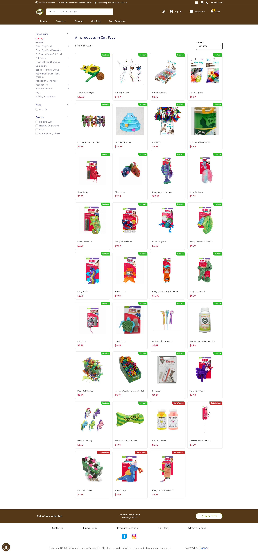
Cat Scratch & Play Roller (88, 142)
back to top (211, 516)
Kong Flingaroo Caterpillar (201, 242)
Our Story (96, 21)
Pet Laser (156, 391)
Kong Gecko (82, 291)
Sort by (200, 42)
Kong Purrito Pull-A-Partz (163, 490)
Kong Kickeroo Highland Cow (165, 291)
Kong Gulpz (120, 291)
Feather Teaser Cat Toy (200, 440)
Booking (79, 21)
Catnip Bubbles (159, 440)
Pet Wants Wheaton (47, 3)
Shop (42, 21)
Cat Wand (156, 142)
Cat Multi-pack (196, 92)
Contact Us (57, 528)
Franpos (203, 547)
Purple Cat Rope (197, 391)
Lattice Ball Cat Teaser (162, 341)
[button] (6, 547)
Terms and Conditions (127, 528)
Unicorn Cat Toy (84, 440)
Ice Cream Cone (84, 490)
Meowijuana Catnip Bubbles (202, 341)
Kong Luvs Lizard (197, 291)
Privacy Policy (90, 528)
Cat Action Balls (159, 92)
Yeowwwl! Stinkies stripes (126, 440)
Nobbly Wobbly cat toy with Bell (129, 391)
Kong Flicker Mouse (123, 242)
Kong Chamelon (84, 242)
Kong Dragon (121, 490)
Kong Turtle (120, 341)
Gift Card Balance (197, 528)
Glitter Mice (120, 192)
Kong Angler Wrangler (162, 192)
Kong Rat (81, 341)
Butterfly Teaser (122, 92)
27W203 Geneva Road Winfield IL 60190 (76, 3)
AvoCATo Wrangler (85, 92)
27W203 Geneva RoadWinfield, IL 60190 (130, 516)
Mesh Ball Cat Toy (85, 391)
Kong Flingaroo (159, 242)
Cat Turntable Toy (123, 142)
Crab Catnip (82, 192)
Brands (59, 21)
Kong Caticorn (196, 192)
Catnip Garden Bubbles (200, 142)
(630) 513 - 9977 (216, 3)
